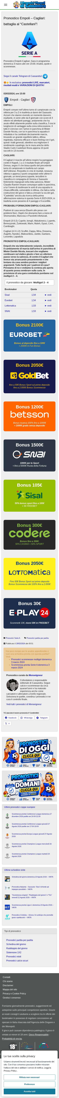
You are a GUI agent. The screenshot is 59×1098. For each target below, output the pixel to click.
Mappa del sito (10, 989)
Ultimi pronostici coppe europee (19, 807)
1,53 (34, 306)
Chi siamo (8, 981)
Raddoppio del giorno (16, 948)
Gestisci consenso (12, 998)
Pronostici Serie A (13, 638)
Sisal (7, 295)
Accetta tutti (29, 1091)
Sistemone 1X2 (13, 952)
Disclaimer (8, 985)
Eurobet (8, 300)
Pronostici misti (13, 956)
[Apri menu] (5, 4)
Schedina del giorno (16, 944)
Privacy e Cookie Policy (14, 993)
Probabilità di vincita (12, 1039)
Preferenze (29, 1084)
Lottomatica (10, 306)
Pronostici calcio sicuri (17, 960)
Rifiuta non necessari (29, 1077)
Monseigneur (36, 675)
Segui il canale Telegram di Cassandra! (23, 76)
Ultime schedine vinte (14, 870)
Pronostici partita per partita (38, 638)
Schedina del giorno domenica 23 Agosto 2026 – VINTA (32, 877)
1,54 (34, 295)
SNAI (7, 311)
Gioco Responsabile (39, 1034)
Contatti (6, 977)
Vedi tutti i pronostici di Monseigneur (23, 704)
